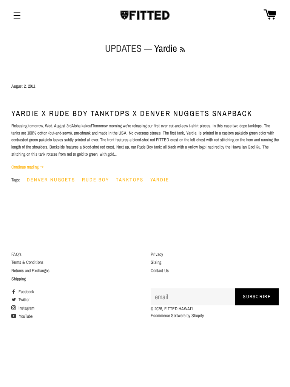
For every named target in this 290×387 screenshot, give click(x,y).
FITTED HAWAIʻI (178, 309)
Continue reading (25, 167)
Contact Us (160, 271)
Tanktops (129, 179)
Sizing (156, 262)
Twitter (23, 300)
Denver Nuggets (51, 179)
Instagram (25, 308)
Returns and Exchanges (30, 271)
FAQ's (16, 254)
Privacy (157, 254)
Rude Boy (95, 179)
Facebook (25, 292)
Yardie (160, 179)
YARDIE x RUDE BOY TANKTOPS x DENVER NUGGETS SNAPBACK (131, 113)
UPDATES (123, 48)
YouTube (25, 316)
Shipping (18, 279)
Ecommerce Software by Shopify (177, 316)
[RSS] (182, 50)
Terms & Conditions (27, 262)
